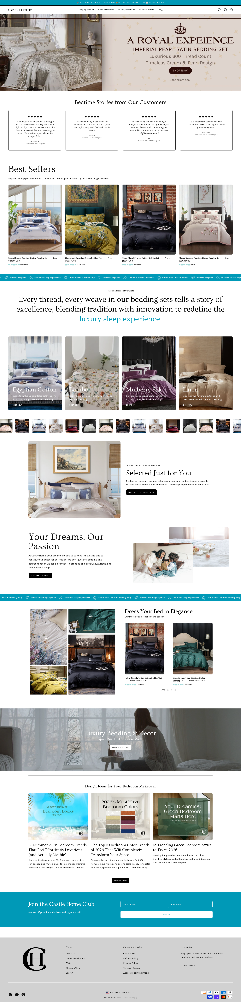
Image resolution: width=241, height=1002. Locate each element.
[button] (126, 10)
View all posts (120, 880)
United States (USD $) (120, 992)
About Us (71, 953)
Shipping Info (73, 968)
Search (69, 972)
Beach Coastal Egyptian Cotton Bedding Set (27, 258)
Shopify (134, 998)
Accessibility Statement (136, 972)
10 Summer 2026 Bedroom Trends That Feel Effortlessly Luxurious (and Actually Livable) (57, 850)
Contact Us (129, 953)
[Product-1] (90, 660)
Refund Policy (130, 958)
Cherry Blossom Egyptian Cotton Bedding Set (199, 258)
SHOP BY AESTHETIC (120, 747)
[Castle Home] (20, 9)
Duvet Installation (75, 958)
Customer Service (132, 947)
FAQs (68, 963)
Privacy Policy (130, 963)
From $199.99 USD (197, 680)
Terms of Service (131, 968)
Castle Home (116, 998)
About (69, 947)
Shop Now (17, 405)
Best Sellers (32, 169)
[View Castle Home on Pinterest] (23, 995)
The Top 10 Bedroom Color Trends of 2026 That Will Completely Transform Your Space (120, 850)
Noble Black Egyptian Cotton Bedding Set (140, 258)
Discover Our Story (40, 575)
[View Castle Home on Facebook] (17, 995)
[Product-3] (46, 638)
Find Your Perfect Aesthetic (141, 492)
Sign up (166, 914)
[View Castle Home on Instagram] (10, 995)
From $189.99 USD (138, 680)
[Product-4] (46, 678)
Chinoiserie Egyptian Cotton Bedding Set (83, 258)
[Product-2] (90, 617)
